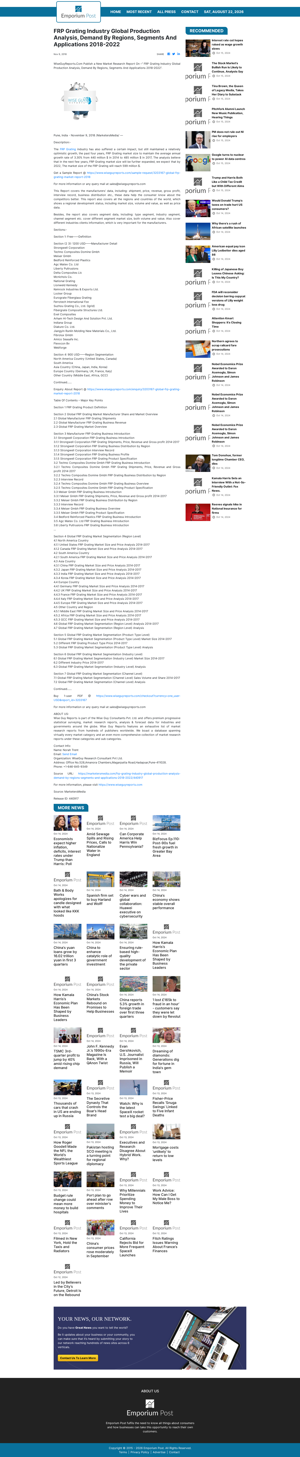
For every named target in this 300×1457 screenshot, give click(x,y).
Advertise (159, 1452)
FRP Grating (68, 149)
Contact (189, 12)
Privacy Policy (140, 1452)
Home (115, 12)
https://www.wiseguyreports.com (120, 784)
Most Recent (139, 12)
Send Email (69, 754)
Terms (123, 1452)
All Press (166, 12)
